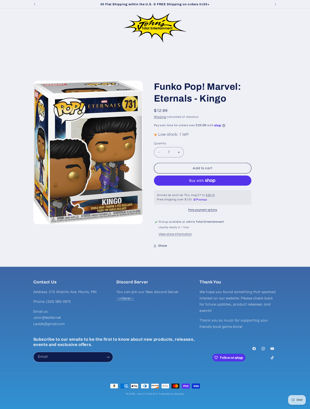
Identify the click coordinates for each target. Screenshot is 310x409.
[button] (38, 28)
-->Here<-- (125, 298)
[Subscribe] (108, 357)
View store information (175, 234)
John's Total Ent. (147, 394)
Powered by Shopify (171, 394)
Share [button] (162, 245)
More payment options (202, 210)
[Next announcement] (275, 4)
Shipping (160, 117)
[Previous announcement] (34, 4)
